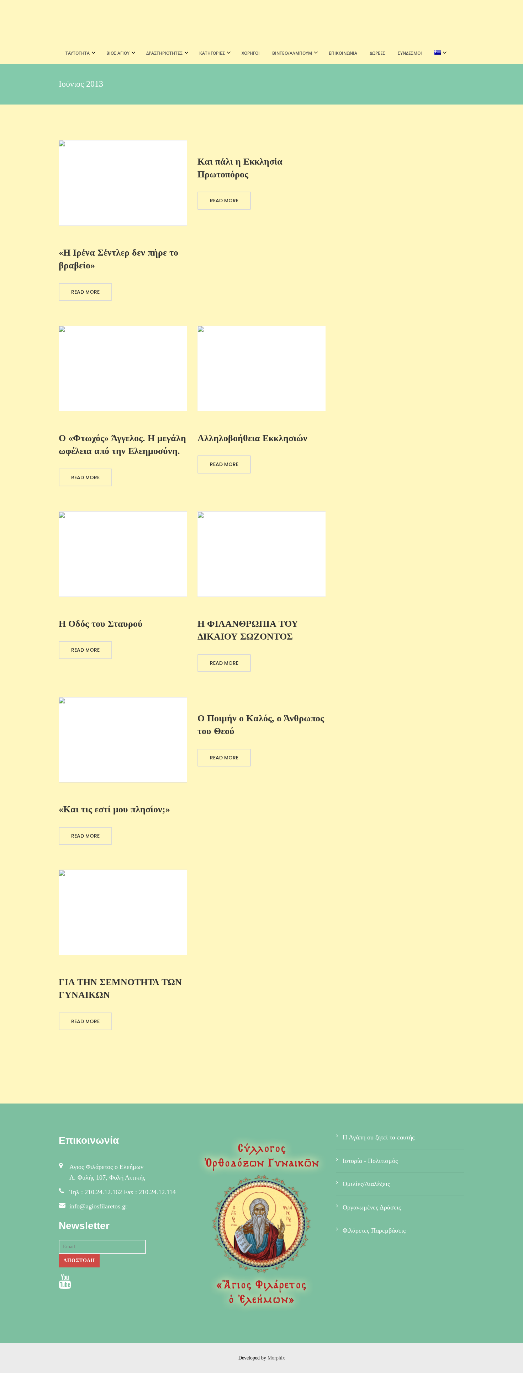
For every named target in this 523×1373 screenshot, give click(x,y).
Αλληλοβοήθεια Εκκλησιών (252, 438)
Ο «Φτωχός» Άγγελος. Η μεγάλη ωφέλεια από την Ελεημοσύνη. (122, 444)
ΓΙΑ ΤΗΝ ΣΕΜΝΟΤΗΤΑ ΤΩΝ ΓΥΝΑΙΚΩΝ (120, 988)
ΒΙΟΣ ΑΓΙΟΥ (118, 53)
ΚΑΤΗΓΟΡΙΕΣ (212, 53)
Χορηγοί (251, 53)
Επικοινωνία (343, 53)
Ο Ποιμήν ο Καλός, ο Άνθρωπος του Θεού (260, 724)
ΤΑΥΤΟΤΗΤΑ (77, 53)
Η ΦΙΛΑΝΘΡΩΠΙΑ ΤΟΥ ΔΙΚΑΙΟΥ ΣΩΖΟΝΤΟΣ (247, 630)
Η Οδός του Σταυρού (101, 624)
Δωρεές (377, 53)
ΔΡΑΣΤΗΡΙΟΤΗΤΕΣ (164, 53)
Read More (85, 291)
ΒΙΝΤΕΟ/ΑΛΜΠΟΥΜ (292, 53)
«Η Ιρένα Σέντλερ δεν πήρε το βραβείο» (118, 259)
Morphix (276, 1358)
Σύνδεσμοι (410, 53)
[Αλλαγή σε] (438, 53)
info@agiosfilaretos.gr (98, 1206)
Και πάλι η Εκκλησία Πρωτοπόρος (239, 168)
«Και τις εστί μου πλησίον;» (114, 809)
